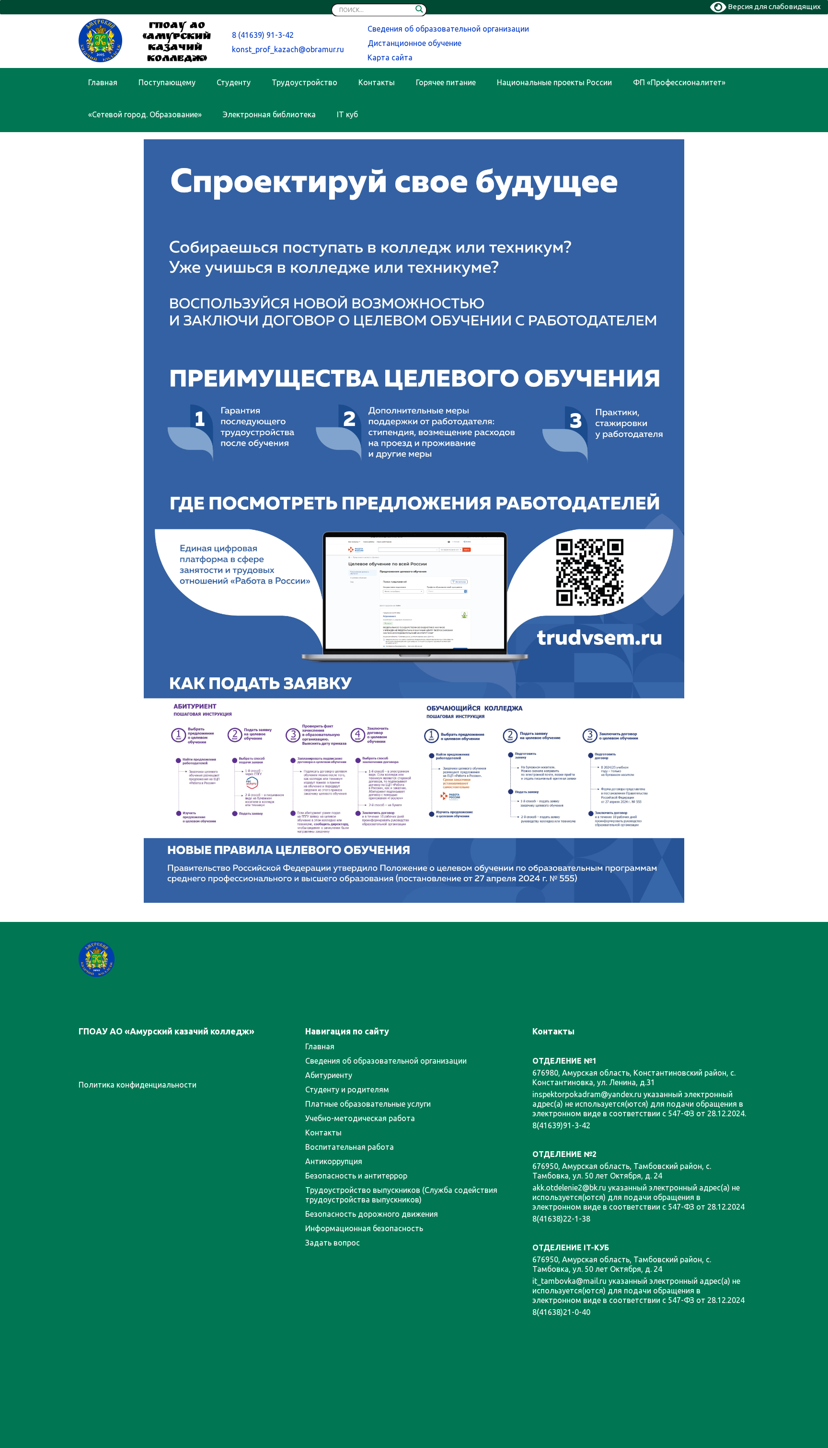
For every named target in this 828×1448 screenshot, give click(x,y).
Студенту (234, 82)
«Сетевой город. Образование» (145, 114)
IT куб (347, 114)
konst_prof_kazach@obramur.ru (288, 49)
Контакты (376, 82)
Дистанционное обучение (414, 43)
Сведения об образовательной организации (448, 28)
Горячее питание (446, 82)
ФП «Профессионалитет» (679, 82)
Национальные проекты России (554, 82)
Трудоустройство (304, 82)
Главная (102, 82)
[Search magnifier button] (419, 11)
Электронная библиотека (269, 114)
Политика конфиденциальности (137, 1084)
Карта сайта (390, 57)
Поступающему (167, 82)
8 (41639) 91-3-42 (263, 35)
